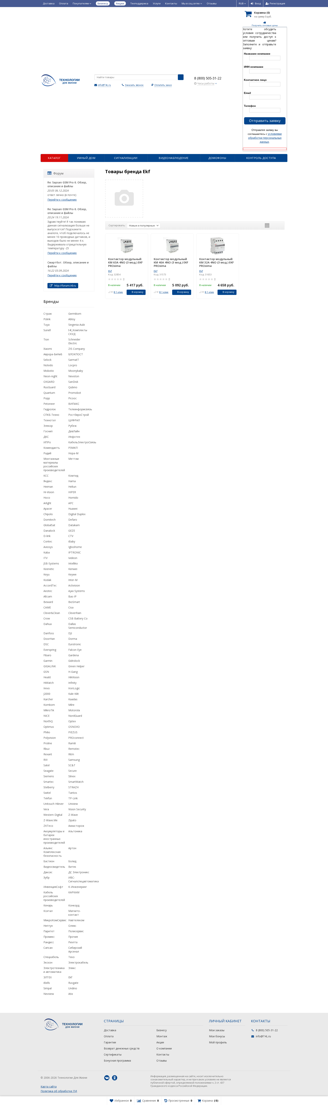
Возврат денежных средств (122, 1048)
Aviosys (48, 547)
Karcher (48, 699)
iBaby (71, 541)
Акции (160, 1042)
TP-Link (73, 798)
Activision (74, 585)
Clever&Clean (51, 613)
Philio (46, 732)
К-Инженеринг (77, 887)
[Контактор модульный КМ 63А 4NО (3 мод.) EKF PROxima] (126, 246)
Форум (58, 173)
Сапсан (48, 947)
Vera (46, 809)
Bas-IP (72, 596)
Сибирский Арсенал (75, 949)
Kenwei (72, 569)
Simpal (47, 988)
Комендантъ (51, 448)
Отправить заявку (265, 120)
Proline (47, 743)
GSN (46, 672)
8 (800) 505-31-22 (207, 78)
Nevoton (73, 376)
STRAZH (73, 787)
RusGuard (49, 387)
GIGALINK (49, 666)
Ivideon (72, 558)
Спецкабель (51, 957)
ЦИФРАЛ (74, 420)
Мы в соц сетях (191, 3)
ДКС (46, 437)
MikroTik (48, 710)
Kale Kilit (73, 694)
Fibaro (47, 655)
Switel (47, 793)
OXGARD (48, 382)
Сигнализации (125, 158)
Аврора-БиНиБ (52, 354)
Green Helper (76, 666)
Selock (47, 360)
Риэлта (72, 942)
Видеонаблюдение (173, 158)
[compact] (279, 225)
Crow (46, 618)
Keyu (46, 574)
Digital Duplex (76, 514)
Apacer (47, 508)
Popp (46, 398)
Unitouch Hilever (53, 804)
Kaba (46, 552)
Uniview (73, 804)
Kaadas (72, 699)
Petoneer (49, 404)
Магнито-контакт (74, 912)
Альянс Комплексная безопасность (52, 851)
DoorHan (49, 639)
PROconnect (76, 738)
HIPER (72, 492)
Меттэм (73, 459)
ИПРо (47, 442)
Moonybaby (75, 371)
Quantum (49, 393)
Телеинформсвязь (80, 409)
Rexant (47, 754)
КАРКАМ (73, 892)
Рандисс (48, 942)
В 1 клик (118, 292)
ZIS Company (76, 349)
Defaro (72, 519)
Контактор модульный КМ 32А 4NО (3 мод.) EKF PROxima (216, 262)
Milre (71, 705)
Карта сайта (49, 1086)
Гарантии (110, 1042)
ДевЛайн (74, 431)
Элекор (48, 426)
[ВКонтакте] (107, 1078)
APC (70, 503)
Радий (47, 453)
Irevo (46, 688)
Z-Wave (73, 815)
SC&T (71, 765)
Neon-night (50, 376)
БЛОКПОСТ (75, 354)
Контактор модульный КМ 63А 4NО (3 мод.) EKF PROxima (125, 262)
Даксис (47, 872)
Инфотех (74, 437)
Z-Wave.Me (50, 820)
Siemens (48, 776)
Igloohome (75, 547)
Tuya (46, 324)
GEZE (71, 530)
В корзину (137, 292)
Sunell (47, 330)
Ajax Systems (76, 591)
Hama (72, 481)
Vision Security (77, 809)
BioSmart (74, 602)
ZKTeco (48, 826)
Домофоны (217, 158)
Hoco (46, 497)
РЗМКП (73, 448)
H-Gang (73, 672)
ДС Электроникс (78, 872)
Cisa (70, 607)
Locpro (72, 365)
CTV (70, 536)
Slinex (71, 776)
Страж (47, 313)
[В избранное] (112, 292)
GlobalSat (49, 525)
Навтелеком (76, 920)
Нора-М (73, 453)
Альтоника (75, 831)
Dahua (47, 624)
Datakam (74, 525)
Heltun (72, 486)
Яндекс (47, 481)
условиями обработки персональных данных (265, 138)
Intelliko (73, 563)
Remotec (74, 749)
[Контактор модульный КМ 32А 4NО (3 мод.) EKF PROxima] (217, 246)
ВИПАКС (73, 404)
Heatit (47, 677)
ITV (45, 558)
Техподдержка (139, 3)
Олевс (72, 925)
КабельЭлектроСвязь (82, 442)
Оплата (63, 3)
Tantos (72, 793)
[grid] (267, 225)
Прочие (73, 936)
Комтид (73, 475)
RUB (241, 3)
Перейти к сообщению (62, 199)
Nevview (48, 994)
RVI (45, 760)
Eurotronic (74, 644)
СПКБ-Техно (51, 415)
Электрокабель (78, 962)
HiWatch (48, 683)
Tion (46, 339)
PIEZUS (72, 732)
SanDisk (73, 382)
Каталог (54, 158)
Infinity (72, 683)
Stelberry (48, 787)
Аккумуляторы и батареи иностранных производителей (54, 836)
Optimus (48, 727)
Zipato (72, 820)
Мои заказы (216, 1030)
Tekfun (47, 798)
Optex (72, 721)
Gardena (73, 655)
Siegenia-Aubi (76, 324)
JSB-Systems (51, 563)
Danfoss (48, 633)
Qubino (72, 387)
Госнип (48, 431)
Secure (72, 771)
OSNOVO (74, 727)
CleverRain (74, 613)
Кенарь (48, 905)
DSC (46, 644)
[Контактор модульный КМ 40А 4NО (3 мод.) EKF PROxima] (172, 246)
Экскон (47, 962)
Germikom (74, 313)
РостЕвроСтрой (78, 415)
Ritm (71, 754)
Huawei (72, 508)
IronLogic (74, 688)
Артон (72, 848)
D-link (46, 536)
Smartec (48, 782)
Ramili (72, 743)
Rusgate (73, 983)
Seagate (48, 771)
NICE (46, 716)
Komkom (49, 705)
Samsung (74, 760)
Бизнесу (161, 1030)
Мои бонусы (217, 1036)
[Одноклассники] (115, 1078)
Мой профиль (218, 1042)
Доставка (48, 3)
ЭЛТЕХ (47, 977)
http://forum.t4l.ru (65, 285)
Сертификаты (112, 1054)
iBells (46, 983)
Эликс (72, 968)
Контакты (171, 3)
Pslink (46, 319)
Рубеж (72, 426)
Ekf (110, 271)
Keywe (72, 574)
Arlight (47, 503)
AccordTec (50, 585)
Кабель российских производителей (54, 896)
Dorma (72, 639)
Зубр (46, 877)
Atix (70, 994)
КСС (46, 475)
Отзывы (212, 3)
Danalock (49, 530)
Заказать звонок (134, 85)
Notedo (48, 365)
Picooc (72, 398)
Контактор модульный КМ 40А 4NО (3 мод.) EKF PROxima (171, 262)
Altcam (47, 596)
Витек (72, 866)
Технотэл (49, 420)
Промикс (49, 936)
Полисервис (76, 931)
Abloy (71, 319)
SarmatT (73, 360)
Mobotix (48, 371)
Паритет (48, 931)
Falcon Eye (75, 650)
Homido (73, 497)
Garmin (47, 661)
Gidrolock (74, 661)
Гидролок (49, 409)
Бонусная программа (117, 1060)
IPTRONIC (74, 552)
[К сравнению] (109, 292)
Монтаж (161, 1036)
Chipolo (48, 514)
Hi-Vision (48, 492)
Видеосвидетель (54, 866)
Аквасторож (76, 826)
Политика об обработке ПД (59, 1091)
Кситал (48, 911)
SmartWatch (76, 782)
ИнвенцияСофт (53, 887)
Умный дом (86, 158)
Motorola (74, 710)
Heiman (48, 486)
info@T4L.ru (104, 85)
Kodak (47, 580)
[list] (273, 225)
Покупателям (81, 3)
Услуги (157, 3)
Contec (47, 541)
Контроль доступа (261, 158)
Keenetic (48, 569)
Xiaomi (47, 349)
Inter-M (72, 580)
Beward (48, 602)
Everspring (49, 650)
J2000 (46, 694)
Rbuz (46, 749)
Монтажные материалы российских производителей (54, 464)
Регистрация (277, 3)
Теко (71, 957)
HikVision (73, 677)
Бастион (48, 861)
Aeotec (47, 591)
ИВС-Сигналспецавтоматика (83, 879)
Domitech (49, 519)
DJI (70, 633)
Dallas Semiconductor (77, 626)
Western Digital (52, 815)
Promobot (74, 393)
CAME (47, 607)
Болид (72, 861)
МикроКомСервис (54, 920)
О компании (164, 1048)
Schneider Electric (74, 341)
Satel (46, 765)
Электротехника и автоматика (54, 970)
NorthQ (48, 721)
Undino (72, 988)
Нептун (48, 925)
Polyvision (49, 738)
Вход (258, 3)
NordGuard (75, 716)
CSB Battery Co (78, 618)
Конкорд (73, 905)
